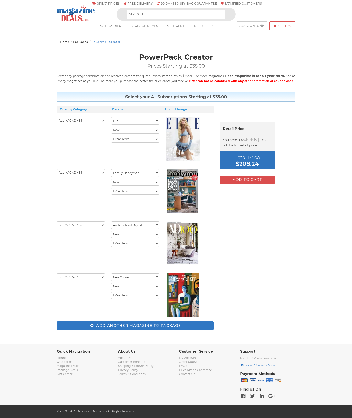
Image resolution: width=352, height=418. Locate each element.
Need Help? (205, 26)
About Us (124, 358)
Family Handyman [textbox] (126, 173)
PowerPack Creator (106, 41)
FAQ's (183, 366)
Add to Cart (247, 179)
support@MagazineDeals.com (261, 365)
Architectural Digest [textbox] (127, 225)
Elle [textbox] (115, 121)
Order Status (188, 362)
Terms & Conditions (132, 374)
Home (64, 41)
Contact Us (187, 374)
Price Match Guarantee (195, 370)
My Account (187, 358)
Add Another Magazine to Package (138, 325)
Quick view (183, 139)
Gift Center (178, 26)
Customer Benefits (131, 362)
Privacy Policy (128, 370)
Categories (111, 26)
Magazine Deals (68, 366)
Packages (80, 41)
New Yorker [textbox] (121, 277)
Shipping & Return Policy (136, 366)
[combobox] (135, 121)
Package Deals (144, 26)
